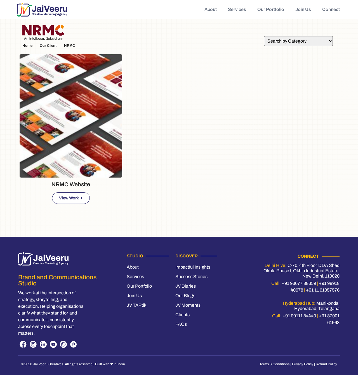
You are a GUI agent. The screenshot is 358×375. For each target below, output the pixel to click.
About (210, 9)
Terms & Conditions (274, 364)
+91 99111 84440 (299, 315)
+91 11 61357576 (323, 290)
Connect (331, 9)
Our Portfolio (270, 9)
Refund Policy (326, 364)
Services (237, 9)
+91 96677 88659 (299, 283)
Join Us (303, 9)
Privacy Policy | (304, 364)
